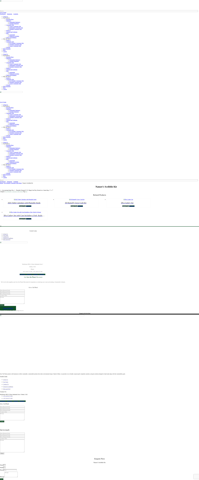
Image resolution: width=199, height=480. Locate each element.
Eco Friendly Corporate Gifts (16, 43)
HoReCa (8, 30)
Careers (5, 51)
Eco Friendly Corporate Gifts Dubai (13, 183)
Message (2, 476)
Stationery (8, 20)
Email (1, 467)
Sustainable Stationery (14, 22)
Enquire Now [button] (22, 206)
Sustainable (12, 34)
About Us (5, 16)
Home (1, 183)
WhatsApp (28, 206)
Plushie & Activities (14, 36)
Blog (4, 50)
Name (1, 465)
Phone (1, 470)
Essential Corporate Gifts (15, 29)
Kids (7, 33)
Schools (8, 47)
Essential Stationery (14, 23)
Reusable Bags (10, 19)
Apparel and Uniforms (11, 32)
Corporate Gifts (10, 25)
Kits (26, 191)
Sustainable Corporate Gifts (16, 27)
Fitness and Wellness (11, 37)
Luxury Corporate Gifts (15, 26)
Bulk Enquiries (6, 48)
